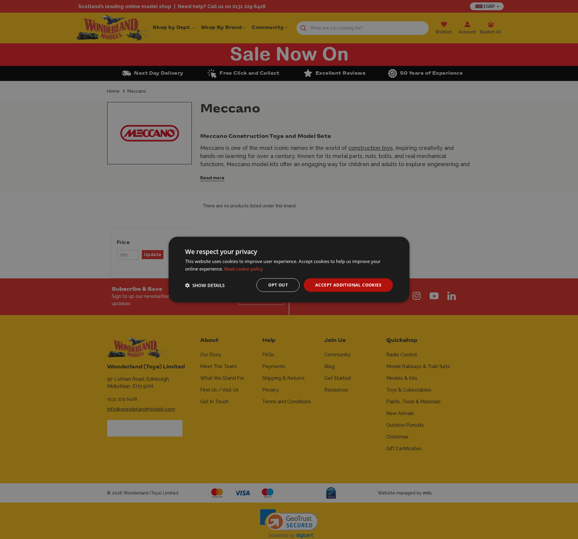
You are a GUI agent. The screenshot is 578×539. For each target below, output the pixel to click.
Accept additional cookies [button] (348, 285)
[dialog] (289, 269)
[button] (205, 285)
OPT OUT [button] (278, 285)
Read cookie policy (243, 268)
